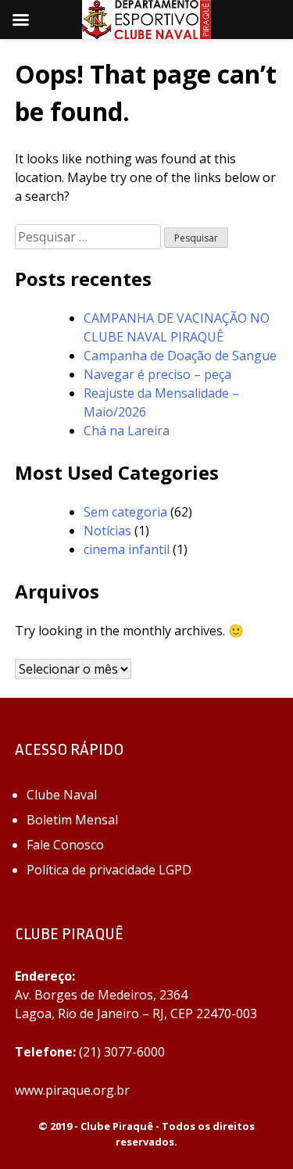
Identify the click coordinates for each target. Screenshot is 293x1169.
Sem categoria (125, 511)
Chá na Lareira (127, 430)
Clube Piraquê (116, 1126)
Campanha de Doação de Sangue (180, 355)
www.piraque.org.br (72, 1090)
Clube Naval (62, 794)
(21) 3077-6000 (122, 1051)
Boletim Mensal (72, 819)
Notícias (107, 530)
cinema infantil (127, 549)
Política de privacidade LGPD (109, 869)
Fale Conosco (65, 844)
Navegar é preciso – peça (157, 374)
